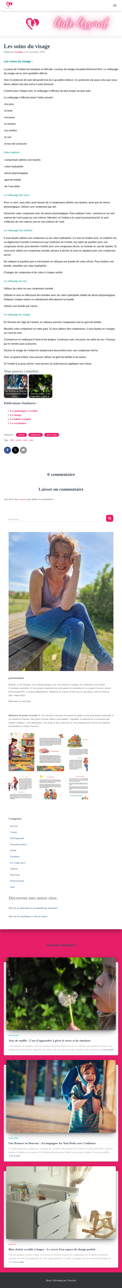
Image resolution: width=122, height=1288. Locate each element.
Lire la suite (108, 1049)
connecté (22, 499)
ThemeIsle (71, 1280)
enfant (18, 439)
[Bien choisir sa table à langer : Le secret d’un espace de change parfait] (61, 1202)
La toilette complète (20, 419)
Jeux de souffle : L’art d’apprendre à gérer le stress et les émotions (50, 1040)
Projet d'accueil (17, 880)
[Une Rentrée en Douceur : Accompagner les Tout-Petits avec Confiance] (61, 1095)
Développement (17, 838)
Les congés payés (18, 862)
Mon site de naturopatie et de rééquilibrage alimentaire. (33, 907)
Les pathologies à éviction (23, 411)
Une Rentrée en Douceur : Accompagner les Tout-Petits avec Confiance (52, 1143)
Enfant (21, 435)
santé (25, 439)
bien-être (14, 825)
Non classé (52, 435)
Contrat (13, 832)
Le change (15, 415)
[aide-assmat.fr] (10, 5)
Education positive (18, 844)
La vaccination (18, 423)
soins (31, 439)
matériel (13, 868)
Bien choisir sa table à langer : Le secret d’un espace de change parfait (52, 1249)
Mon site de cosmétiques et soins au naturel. (28, 916)
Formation (36, 435)
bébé (12, 439)
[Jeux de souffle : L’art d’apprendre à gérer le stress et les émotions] (61, 993)
